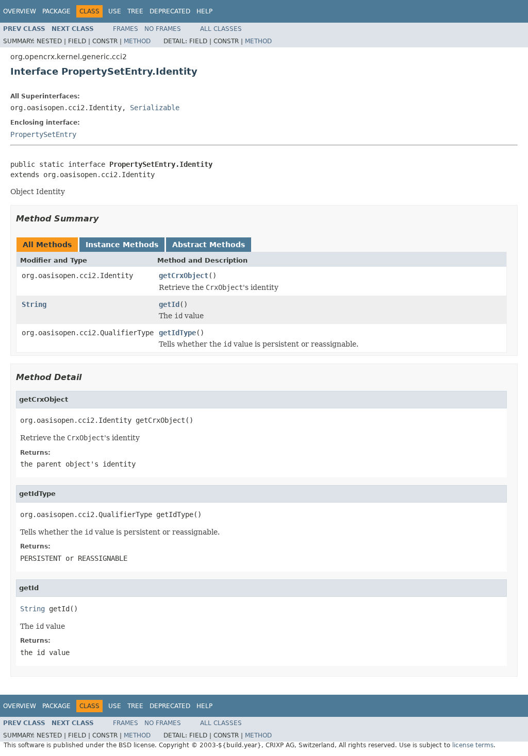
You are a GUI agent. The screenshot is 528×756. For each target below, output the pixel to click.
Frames (125, 28)
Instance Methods (122, 244)
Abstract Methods (208, 244)
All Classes (221, 28)
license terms (472, 745)
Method (137, 41)
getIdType (177, 333)
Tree (135, 11)
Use (114, 11)
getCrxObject (183, 275)
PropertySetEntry (43, 134)
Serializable (154, 108)
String (34, 304)
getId (169, 304)
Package (56, 11)
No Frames (162, 28)
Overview (19, 11)
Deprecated (170, 11)
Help (204, 11)
